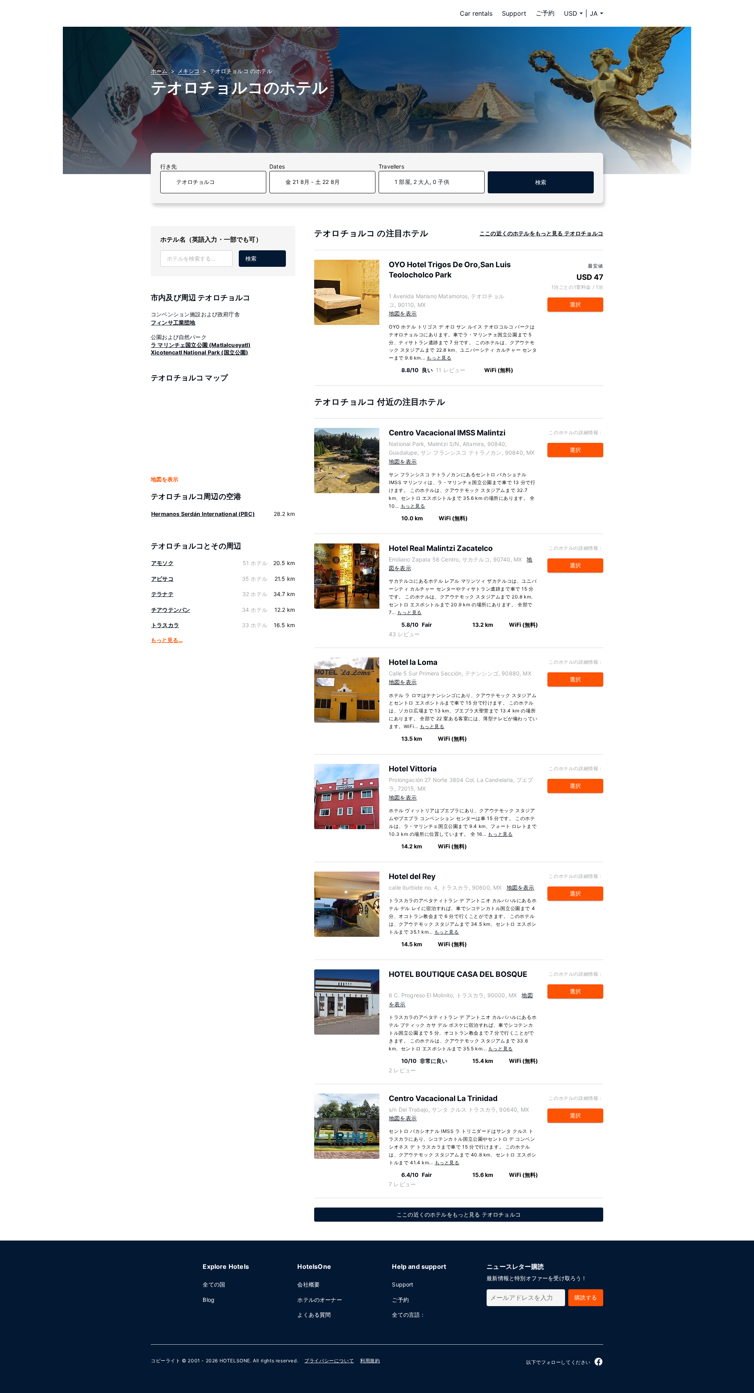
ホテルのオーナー (319, 1299)
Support (514, 13)
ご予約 (545, 13)
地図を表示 (164, 479)
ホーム (159, 71)
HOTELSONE (235, 1361)
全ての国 (214, 1284)
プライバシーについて (329, 1361)
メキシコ (189, 71)
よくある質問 (314, 1314)
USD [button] (570, 13)
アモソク (162, 563)
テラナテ (162, 594)
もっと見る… (167, 640)
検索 (540, 182)
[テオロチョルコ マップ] (223, 429)
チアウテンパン (170, 609)
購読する (586, 1297)
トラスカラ (165, 625)
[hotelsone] (200, 13)
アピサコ (162, 578)
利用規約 (370, 1361)
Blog (208, 1299)
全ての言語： (408, 1314)
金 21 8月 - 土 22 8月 (312, 181)
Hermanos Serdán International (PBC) (203, 513)
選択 (575, 304)
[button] (596, 13)
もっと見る (438, 358)
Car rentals (476, 13)
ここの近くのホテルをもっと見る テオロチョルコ (541, 233)
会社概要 (308, 1284)
